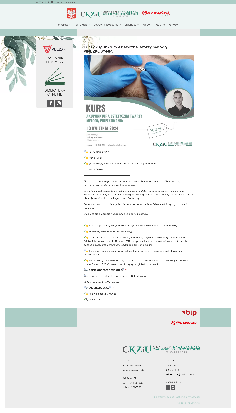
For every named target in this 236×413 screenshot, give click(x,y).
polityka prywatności (188, 397)
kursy (146, 25)
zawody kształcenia (106, 25)
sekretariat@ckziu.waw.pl (180, 374)
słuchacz (130, 25)
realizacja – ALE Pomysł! (188, 403)
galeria (160, 25)
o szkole (63, 25)
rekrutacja (81, 25)
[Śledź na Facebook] (50, 103)
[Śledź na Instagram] (58, 103)
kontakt (173, 25)
